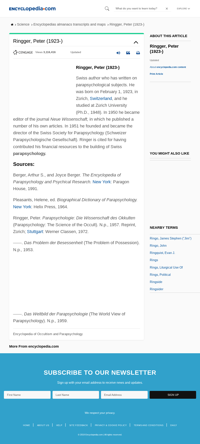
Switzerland (101, 98)
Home (26, 425)
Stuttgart (35, 231)
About (168, 67)
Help (59, 425)
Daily (173, 425)
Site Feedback (78, 425)
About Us (43, 425)
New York (102, 181)
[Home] (32, 8)
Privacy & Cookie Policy (111, 425)
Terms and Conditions (148, 425)
